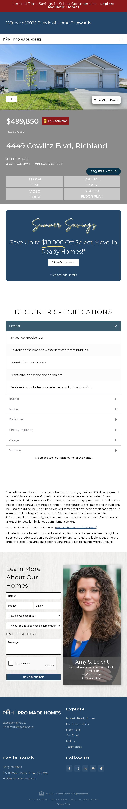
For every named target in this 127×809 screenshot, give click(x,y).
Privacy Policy (63, 804)
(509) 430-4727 (92, 678)
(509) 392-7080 (12, 767)
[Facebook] (69, 768)
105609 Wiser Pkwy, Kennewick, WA (25, 773)
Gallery (70, 741)
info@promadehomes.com (20, 778)
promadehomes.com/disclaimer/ (75, 527)
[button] (103, 171)
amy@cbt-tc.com (92, 674)
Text (21, 634)
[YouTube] (93, 768)
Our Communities (77, 724)
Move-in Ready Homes (80, 718)
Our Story (72, 735)
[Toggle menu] (121, 39)
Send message (33, 677)
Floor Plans (73, 729)
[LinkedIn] (85, 768)
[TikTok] (101, 768)
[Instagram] (77, 768)
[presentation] (31, 663)
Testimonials (74, 746)
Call (11, 634)
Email (33, 634)
